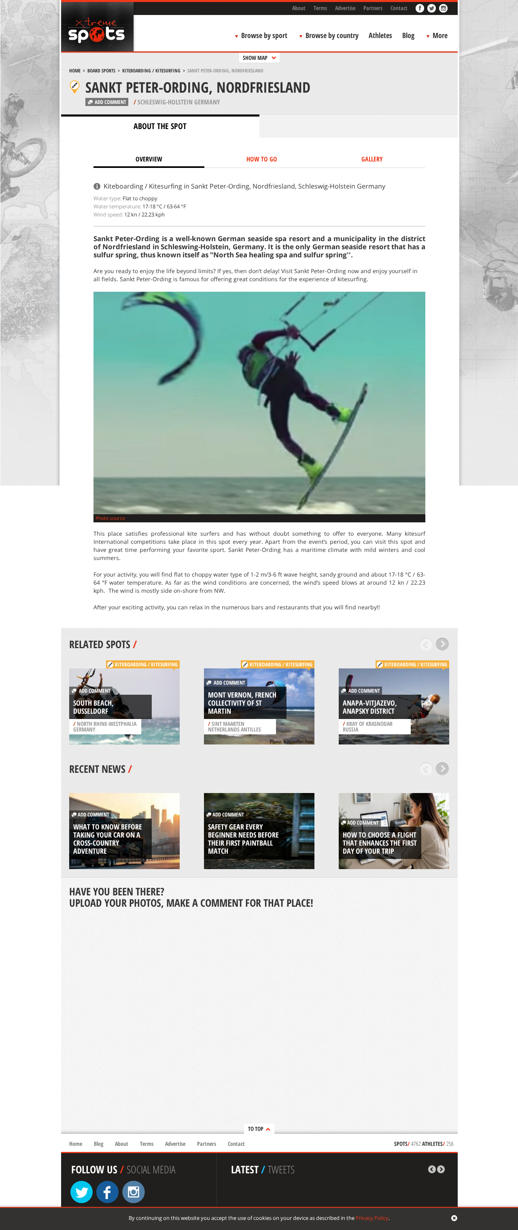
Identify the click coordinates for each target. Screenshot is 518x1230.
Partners (372, 8)
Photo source (110, 518)
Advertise (345, 8)
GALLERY (372, 159)
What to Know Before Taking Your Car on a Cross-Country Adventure (107, 839)
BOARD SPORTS (101, 70)
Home (75, 70)
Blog (408, 35)
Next (442, 644)
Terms (320, 8)
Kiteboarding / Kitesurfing (151, 70)
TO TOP (255, 1128)
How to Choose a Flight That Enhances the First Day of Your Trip (380, 843)
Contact (399, 8)
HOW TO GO (261, 159)
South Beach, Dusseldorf (93, 707)
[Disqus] (259, 1022)
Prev (426, 644)
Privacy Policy (372, 1218)
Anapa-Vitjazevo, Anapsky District (370, 707)
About (299, 8)
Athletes (380, 35)
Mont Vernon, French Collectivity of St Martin (242, 703)
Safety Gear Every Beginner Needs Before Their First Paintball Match (243, 839)
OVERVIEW (149, 159)
